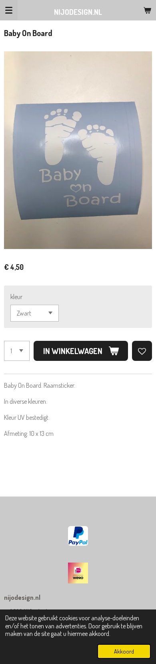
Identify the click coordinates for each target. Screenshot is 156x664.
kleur (16, 297)
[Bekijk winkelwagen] (147, 10)
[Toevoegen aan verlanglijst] (142, 351)
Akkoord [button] (124, 651)
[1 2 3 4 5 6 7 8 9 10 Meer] (17, 351)
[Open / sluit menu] (9, 10)
